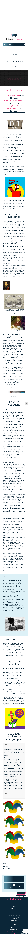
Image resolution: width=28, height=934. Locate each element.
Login (14, 906)
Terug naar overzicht (14, 887)
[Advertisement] (14, 17)
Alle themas (14, 927)
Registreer (14, 908)
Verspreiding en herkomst (13, 90)
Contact (9, 931)
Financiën (14, 926)
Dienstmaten (14, 918)
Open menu (12, 45)
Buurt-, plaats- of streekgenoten (14, 917)
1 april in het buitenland (13, 100)
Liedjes (14, 924)
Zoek (14, 909)
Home (4, 51)
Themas (9, 51)
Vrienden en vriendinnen (14, 915)
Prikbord (14, 914)
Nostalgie (14, 922)
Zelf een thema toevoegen (14, 880)
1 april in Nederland (12, 95)
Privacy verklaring (16, 931)
